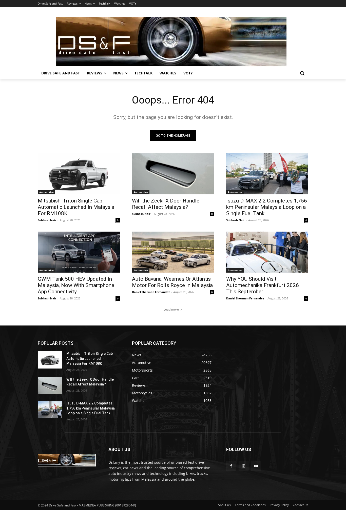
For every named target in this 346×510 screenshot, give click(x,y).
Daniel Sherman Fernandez (151, 292)
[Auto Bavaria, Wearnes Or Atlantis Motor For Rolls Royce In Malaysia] (173, 252)
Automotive (46, 192)
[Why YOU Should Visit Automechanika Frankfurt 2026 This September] (267, 252)
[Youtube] (256, 466)
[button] (302, 73)
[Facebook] (231, 466)
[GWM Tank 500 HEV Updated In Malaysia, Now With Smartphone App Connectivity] (79, 252)
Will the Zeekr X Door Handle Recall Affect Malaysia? (165, 204)
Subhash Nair (47, 220)
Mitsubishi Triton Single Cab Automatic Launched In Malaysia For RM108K (76, 207)
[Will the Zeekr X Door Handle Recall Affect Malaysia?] (173, 173)
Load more (171, 309)
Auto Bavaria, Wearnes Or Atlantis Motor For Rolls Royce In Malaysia (172, 282)
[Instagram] (243, 466)
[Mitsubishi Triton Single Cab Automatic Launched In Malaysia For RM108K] (79, 173)
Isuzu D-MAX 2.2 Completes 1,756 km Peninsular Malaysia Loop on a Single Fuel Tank (266, 207)
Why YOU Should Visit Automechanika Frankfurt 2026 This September (262, 285)
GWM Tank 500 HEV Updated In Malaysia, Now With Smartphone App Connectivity (76, 285)
